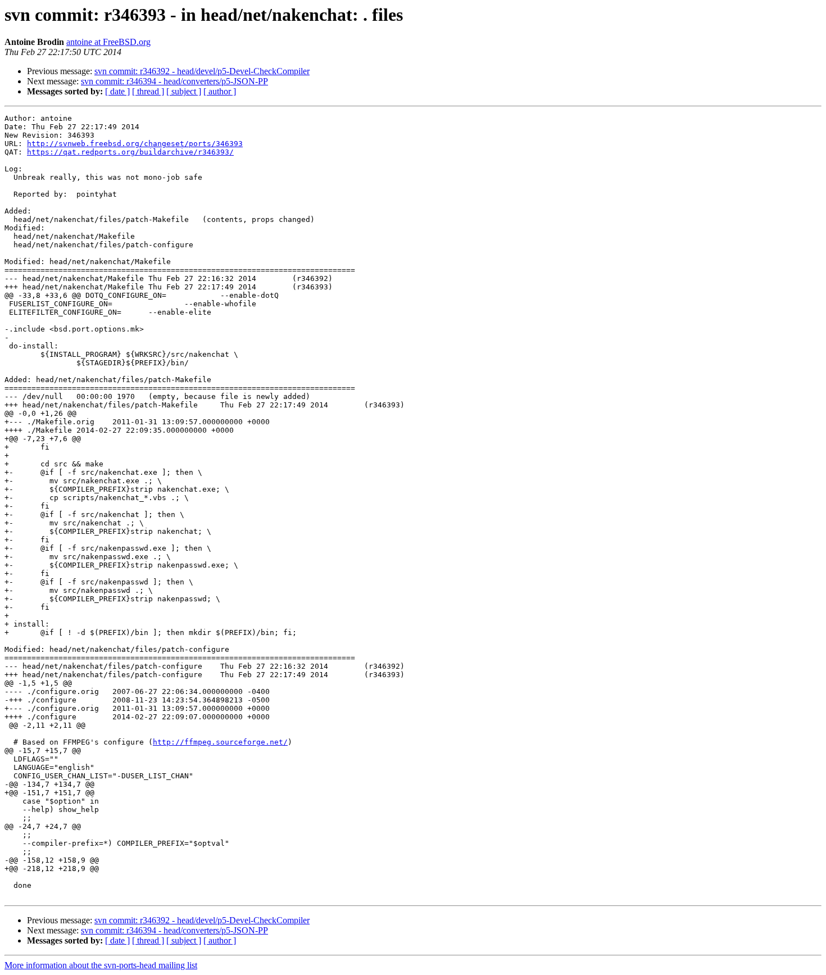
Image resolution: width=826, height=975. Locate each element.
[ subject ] (183, 91)
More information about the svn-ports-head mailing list (100, 965)
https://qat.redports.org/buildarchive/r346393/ (130, 152)
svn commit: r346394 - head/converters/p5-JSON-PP (174, 81)
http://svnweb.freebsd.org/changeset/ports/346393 (135, 143)
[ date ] (117, 91)
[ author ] (219, 91)
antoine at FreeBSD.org (108, 42)
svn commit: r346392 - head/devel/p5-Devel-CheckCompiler (202, 71)
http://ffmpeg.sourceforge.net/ (220, 742)
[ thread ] (148, 91)
